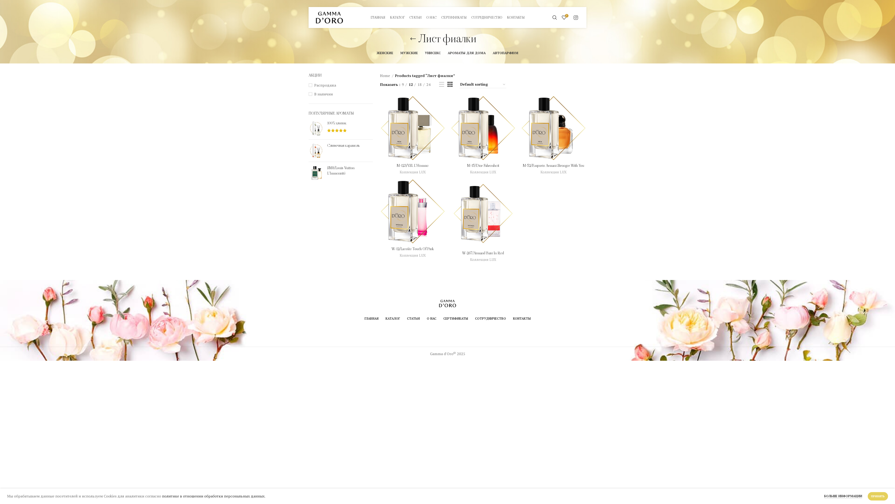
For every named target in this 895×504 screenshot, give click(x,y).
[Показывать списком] (441, 84)
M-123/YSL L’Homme (413, 165)
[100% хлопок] (316, 128)
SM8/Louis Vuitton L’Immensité (341, 170)
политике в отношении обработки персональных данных (213, 496)
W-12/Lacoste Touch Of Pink (413, 249)
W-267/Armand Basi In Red (483, 253)
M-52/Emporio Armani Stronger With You (553, 165)
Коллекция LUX (413, 172)
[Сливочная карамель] (316, 150)
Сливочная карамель (343, 145)
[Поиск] (554, 17)
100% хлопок (337, 123)
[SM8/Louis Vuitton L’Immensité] (316, 173)
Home (385, 75)
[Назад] (413, 39)
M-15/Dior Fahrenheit (483, 165)
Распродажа (325, 85)
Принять (878, 496)
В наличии (323, 94)
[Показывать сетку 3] (450, 84)
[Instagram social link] (575, 17)
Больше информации (843, 496)
